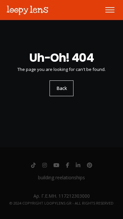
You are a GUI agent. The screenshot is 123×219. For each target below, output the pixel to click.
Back (61, 88)
